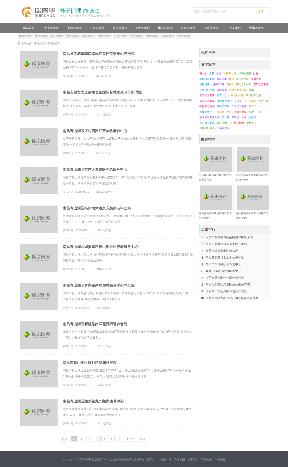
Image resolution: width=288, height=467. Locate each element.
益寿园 (252, 117)
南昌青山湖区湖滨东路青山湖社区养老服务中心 (100, 247)
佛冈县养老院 (224, 100)
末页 (142, 438)
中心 (258, 111)
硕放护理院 (237, 95)
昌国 (218, 73)
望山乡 (203, 73)
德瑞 (251, 89)
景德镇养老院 (183, 36)
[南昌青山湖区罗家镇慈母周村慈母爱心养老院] (38, 296)
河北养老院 (142, 28)
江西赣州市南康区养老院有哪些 (226, 291)
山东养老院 (165, 28)
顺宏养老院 (240, 111)
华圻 (251, 111)
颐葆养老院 (229, 73)
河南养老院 (211, 28)
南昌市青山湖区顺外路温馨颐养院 (90, 363)
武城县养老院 (253, 95)
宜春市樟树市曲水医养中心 (223, 271)
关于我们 (192, 459)
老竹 (226, 95)
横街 (231, 78)
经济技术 (263, 100)
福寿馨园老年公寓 (209, 117)
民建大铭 (256, 78)
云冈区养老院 (207, 95)
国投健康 (204, 84)
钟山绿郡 (239, 122)
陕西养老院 (188, 28)
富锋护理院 (223, 106)
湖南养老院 (256, 28)
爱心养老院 (250, 100)
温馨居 (235, 117)
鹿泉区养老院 (261, 84)
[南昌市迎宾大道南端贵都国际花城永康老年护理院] (38, 103)
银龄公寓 (222, 89)
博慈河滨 (251, 122)
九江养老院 (57, 35)
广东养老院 (97, 28)
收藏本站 (165, 459)
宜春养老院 (136, 35)
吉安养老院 (120, 35)
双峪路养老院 (207, 78)
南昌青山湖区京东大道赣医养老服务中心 (95, 170)
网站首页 (29, 28)
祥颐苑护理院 (207, 89)
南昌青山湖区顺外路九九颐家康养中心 (93, 401)
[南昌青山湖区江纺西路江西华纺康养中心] (38, 142)
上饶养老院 (167, 35)
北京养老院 (51, 28)
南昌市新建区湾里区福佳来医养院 (228, 284)
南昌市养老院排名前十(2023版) (226, 244)
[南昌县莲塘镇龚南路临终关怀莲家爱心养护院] (38, 65)
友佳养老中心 (207, 111)
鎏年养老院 (242, 78)
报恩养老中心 (207, 106)
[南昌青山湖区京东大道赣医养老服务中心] (38, 180)
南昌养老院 (25, 35)
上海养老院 (74, 28)
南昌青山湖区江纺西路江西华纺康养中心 (95, 131)
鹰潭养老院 (88, 35)
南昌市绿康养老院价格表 (222, 250)
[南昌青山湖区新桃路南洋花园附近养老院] (38, 335)
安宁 (219, 95)
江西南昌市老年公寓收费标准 (225, 277)
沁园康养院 (218, 84)
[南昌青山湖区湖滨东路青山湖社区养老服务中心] (38, 258)
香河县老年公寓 (238, 89)
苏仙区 (230, 84)
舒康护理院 (244, 73)
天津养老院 (120, 28)
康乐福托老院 (224, 111)
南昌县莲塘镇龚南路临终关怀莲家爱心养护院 (99, 54)
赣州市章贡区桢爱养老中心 (223, 264)
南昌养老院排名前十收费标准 (225, 257)
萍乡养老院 (41, 35)
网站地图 (179, 459)
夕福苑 (238, 100)
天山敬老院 (223, 128)
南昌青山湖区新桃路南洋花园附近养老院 (95, 324)
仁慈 (255, 73)
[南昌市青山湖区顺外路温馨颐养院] (38, 374)
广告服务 (219, 459)
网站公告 (206, 459)
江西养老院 (53, 43)
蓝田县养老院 (207, 100)
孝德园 (252, 106)
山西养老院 (233, 28)
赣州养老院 (104, 35)
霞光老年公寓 (243, 84)
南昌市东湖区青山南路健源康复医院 (229, 237)
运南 (243, 117)
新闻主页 (39, 43)
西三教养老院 (207, 122)
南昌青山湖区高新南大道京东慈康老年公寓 (97, 208)
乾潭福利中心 (207, 128)
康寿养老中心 (224, 122)
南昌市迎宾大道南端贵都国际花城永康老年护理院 (102, 92)
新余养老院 (73, 35)
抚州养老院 (152, 35)
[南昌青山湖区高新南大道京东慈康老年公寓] (38, 219)
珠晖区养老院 (239, 106)
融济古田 (222, 78)
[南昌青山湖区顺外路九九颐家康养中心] (38, 412)
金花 (211, 73)
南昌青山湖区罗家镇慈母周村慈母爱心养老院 (99, 285)
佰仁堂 (225, 117)
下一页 (130, 438)
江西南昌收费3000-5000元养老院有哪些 (232, 298)
